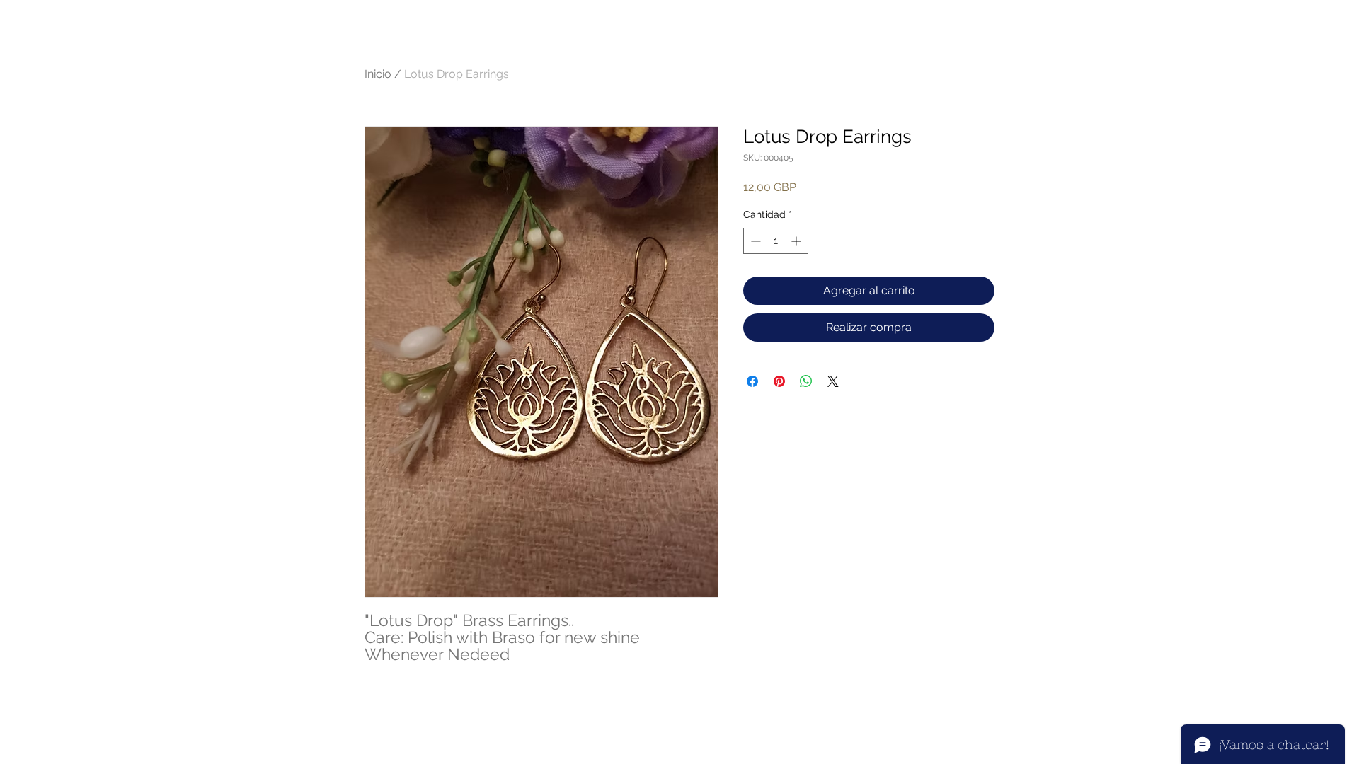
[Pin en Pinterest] (779, 381)
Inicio (378, 74)
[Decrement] (754, 240)
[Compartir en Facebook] (752, 381)
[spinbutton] (776, 240)
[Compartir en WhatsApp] (806, 381)
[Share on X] (833, 381)
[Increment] (797, 240)
